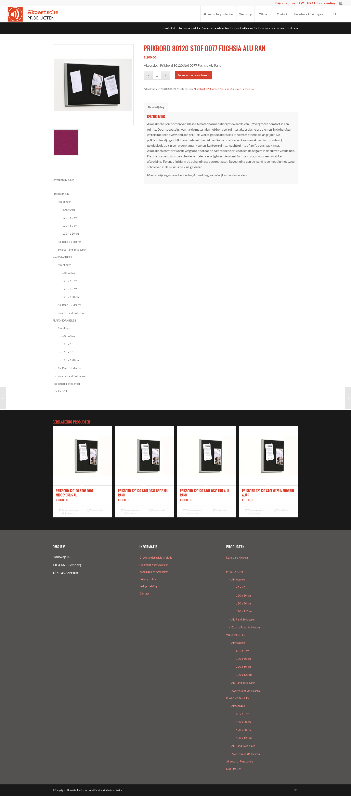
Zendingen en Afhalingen (154, 571)
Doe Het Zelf (60, 391)
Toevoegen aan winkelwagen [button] (69, 511)
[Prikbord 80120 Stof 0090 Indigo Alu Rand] (348, 398)
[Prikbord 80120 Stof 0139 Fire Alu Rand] (3, 398)
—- (228, 564)
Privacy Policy (148, 579)
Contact (144, 593)
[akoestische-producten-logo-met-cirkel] (34, 14)
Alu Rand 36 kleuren (69, 241)
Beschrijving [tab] (156, 107)
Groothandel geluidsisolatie (156, 557)
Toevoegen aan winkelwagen (193, 75)
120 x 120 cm (70, 233)
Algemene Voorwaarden (154, 564)
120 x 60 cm (69, 217)
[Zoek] (335, 14)
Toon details (96, 510)
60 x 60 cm (69, 209)
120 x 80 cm (69, 225)
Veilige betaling (148, 586)
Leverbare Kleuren (237, 557)
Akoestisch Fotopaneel (66, 383)
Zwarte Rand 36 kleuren (72, 249)
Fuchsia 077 (248, 89)
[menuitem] (218, 14)
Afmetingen (64, 264)
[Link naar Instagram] (341, 3)
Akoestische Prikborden (206, 89)
